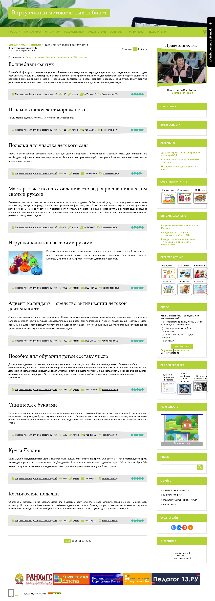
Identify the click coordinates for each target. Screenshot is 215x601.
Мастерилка (35, 45)
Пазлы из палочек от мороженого (46, 110)
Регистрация (178, 92)
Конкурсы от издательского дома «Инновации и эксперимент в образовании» (178, 242)
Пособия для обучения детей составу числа (58, 356)
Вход (190, 92)
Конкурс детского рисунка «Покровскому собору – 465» (176, 233)
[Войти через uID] (173, 527)
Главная (12, 45)
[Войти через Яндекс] (184, 527)
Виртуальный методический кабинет (59, 13)
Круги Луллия (24, 450)
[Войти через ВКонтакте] (179, 527)
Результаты (167, 350)
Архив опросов (181, 350)
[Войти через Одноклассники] (190, 527)
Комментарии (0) (109, 94)
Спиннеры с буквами (32, 405)
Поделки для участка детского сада (48, 145)
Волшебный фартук (31, 64)
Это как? (169, 340)
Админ (75, 94)
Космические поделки (33, 494)
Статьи (22, 45)
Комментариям (64, 57)
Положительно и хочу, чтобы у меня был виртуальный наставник (181, 323)
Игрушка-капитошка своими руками (50, 243)
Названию (39, 57)
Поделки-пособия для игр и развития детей (36, 94)
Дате (28, 57)
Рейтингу (50, 57)
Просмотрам (80, 57)
